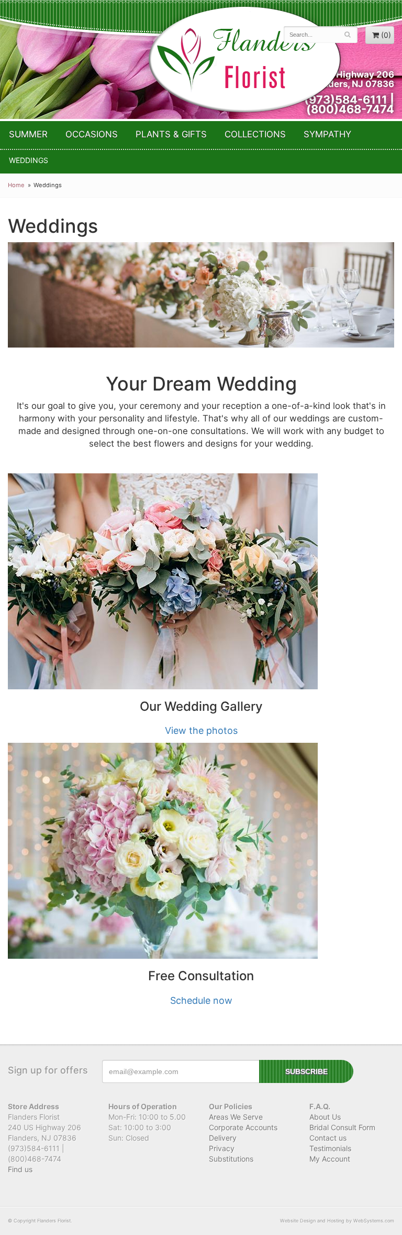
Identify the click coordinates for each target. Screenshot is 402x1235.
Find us (20, 1169)
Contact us (328, 1137)
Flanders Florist (244, 59)
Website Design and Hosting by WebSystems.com (337, 1220)
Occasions (91, 134)
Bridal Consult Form (342, 1127)
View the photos (201, 730)
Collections (255, 134)
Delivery (223, 1137)
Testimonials (330, 1148)
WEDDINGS (28, 160)
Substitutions (231, 1158)
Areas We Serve (236, 1116)
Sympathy (327, 134)
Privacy (221, 1148)
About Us (325, 1116)
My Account (329, 1158)
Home (16, 185)
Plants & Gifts (171, 134)
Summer (28, 134)
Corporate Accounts (243, 1127)
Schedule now (201, 1000)
